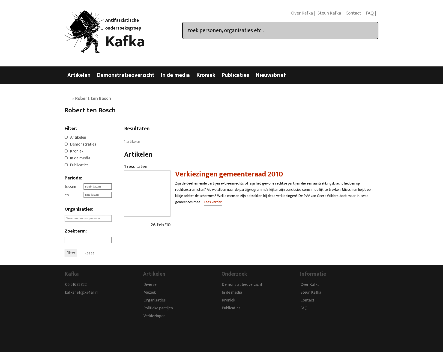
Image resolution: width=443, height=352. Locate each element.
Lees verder (213, 202)
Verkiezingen (154, 316)
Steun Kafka (329, 13)
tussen (70, 186)
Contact (353, 13)
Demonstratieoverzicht (125, 75)
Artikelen (78, 75)
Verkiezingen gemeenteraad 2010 (229, 174)
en (67, 195)
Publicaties (235, 75)
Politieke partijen (158, 308)
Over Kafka (302, 13)
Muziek (150, 292)
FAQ (370, 13)
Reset (89, 253)
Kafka (125, 42)
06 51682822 (76, 284)
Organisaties (155, 300)
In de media (175, 75)
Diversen (151, 284)
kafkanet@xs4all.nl (81, 292)
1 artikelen (132, 142)
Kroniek (205, 75)
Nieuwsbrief (271, 75)
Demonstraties (83, 144)
